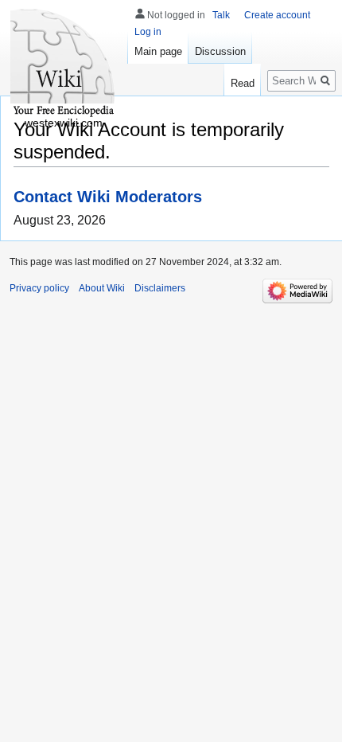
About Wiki (102, 288)
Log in (147, 31)
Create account (277, 15)
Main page (158, 51)
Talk (221, 15)
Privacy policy (39, 288)
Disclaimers (159, 288)
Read (243, 83)
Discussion (220, 51)
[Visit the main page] (63, 63)
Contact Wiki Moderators (108, 196)
